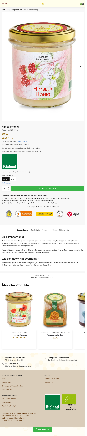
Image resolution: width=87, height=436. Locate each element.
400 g (5, 179)
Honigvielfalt (6, 402)
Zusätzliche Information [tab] (40, 230)
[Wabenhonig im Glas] (55, 310)
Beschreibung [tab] (22, 230)
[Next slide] (80, 67)
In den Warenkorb (47, 188)
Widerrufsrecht (7, 390)
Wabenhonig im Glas (55, 335)
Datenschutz (6, 382)
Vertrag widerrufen (43, 429)
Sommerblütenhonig (19, 335)
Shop (8, 10)
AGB (3, 379)
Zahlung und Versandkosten (12, 386)
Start (3, 10)
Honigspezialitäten (63, 332)
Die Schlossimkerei (9, 399)
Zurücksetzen (6, 183)
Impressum (48, 382)
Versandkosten (22, 141)
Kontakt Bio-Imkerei (51, 379)
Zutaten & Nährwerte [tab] (61, 230)
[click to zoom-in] (43, 66)
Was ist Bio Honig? (8, 406)
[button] (81, 3)
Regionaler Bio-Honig (19, 10)
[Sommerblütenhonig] (19, 310)
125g (12, 179)
